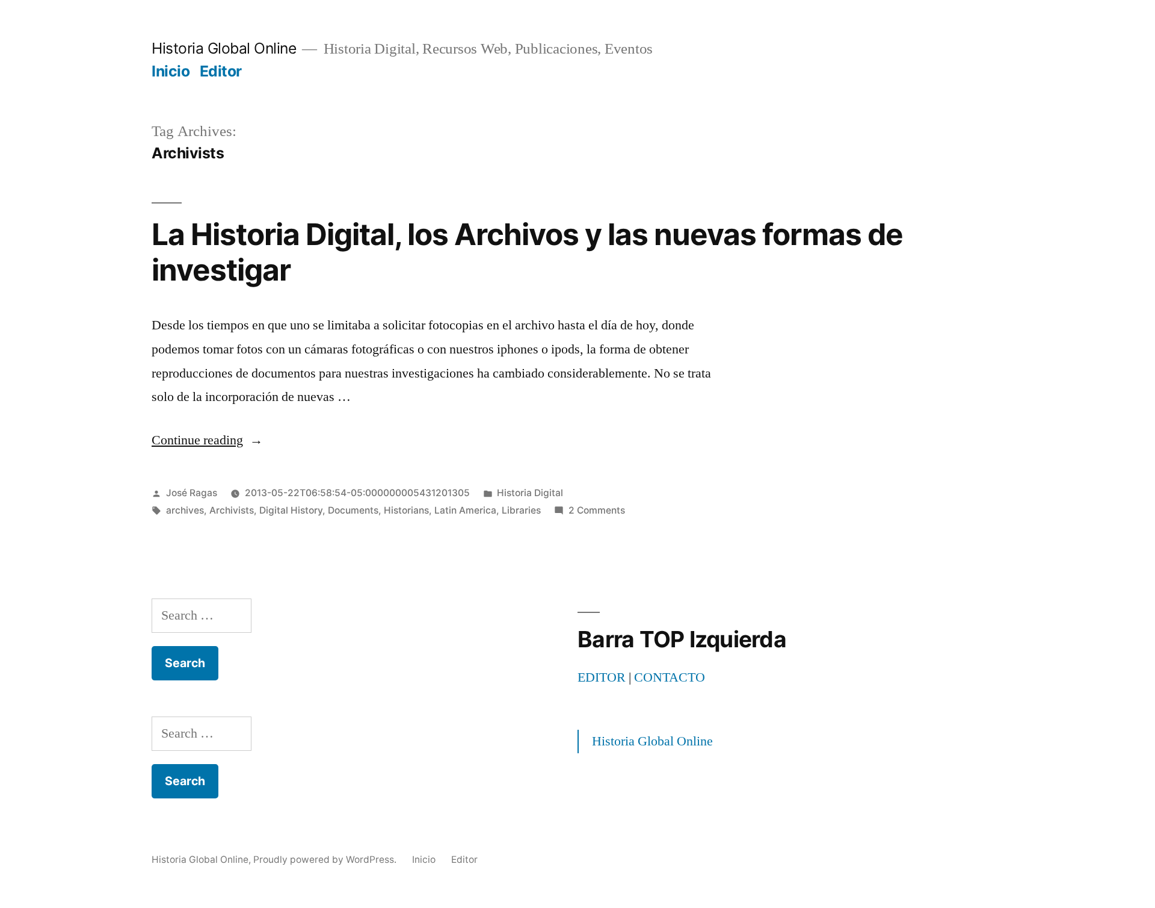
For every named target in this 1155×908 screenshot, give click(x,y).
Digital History (290, 510)
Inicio (170, 71)
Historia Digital (530, 493)
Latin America (465, 510)
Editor (221, 71)
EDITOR (602, 677)
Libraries (521, 510)
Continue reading (207, 440)
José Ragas (191, 493)
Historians (406, 510)
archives (185, 510)
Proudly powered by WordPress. (326, 859)
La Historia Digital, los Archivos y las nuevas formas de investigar (527, 252)
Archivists (231, 510)
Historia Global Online (224, 48)
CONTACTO (669, 677)
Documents (353, 510)
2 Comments (596, 510)
